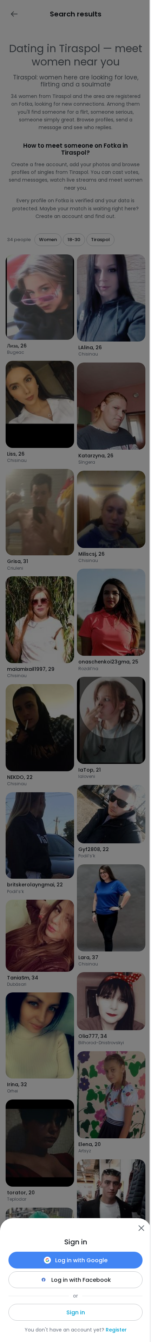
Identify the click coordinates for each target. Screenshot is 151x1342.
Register (116, 1329)
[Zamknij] (141, 1228)
